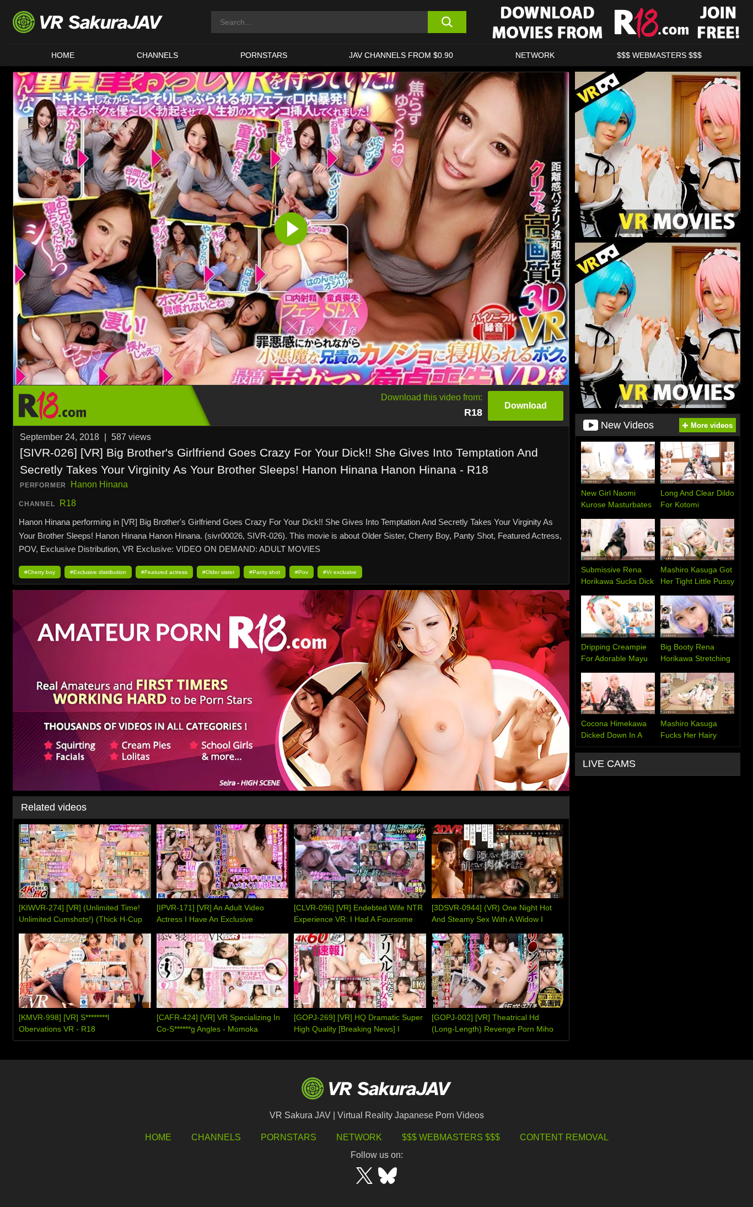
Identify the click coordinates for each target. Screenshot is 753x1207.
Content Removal (564, 1137)
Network (535, 55)
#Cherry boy (39, 572)
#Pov (301, 572)
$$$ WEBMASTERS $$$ (659, 55)
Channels (157, 55)
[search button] (447, 22)
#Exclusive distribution (98, 572)
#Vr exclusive (340, 572)
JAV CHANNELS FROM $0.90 (401, 55)
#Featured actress (164, 572)
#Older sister (218, 572)
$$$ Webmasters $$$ (451, 1137)
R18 (68, 503)
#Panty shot (264, 572)
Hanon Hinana (99, 484)
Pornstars (263, 55)
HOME (62, 55)
